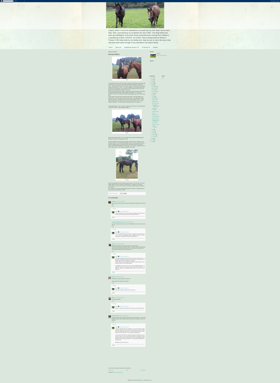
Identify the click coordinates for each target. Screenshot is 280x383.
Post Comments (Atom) (118, 372)
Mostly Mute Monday (154, 109)
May (153, 129)
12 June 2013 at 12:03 (124, 288)
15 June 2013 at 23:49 (124, 327)
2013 (152, 84)
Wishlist (155, 47)
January (154, 136)
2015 (152, 81)
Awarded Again (155, 98)
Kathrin (113, 244)
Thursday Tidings (155, 103)
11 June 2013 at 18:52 (129, 222)
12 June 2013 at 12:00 (124, 232)
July (153, 94)
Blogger (150, 380)
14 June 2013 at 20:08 (124, 315)
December (154, 86)
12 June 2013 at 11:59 (124, 211)
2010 (152, 141)
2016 (152, 79)
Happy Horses (155, 101)
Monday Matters (155, 114)
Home (111, 47)
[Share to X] (123, 193)
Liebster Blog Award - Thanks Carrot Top (155, 106)
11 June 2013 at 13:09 (120, 201)
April (153, 131)
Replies (114, 208)
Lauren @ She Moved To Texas (118, 222)
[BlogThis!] (122, 193)
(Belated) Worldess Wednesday (156, 121)
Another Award (155, 99)
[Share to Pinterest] (126, 193)
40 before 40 (146, 47)
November (154, 88)
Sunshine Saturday (156, 116)
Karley (113, 276)
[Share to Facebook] (124, 193)
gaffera (142, 380)
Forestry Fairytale (155, 124)
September (154, 91)
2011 (152, 140)
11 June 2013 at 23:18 (119, 276)
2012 (152, 138)
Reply (113, 206)
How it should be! (155, 111)
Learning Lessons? (154, 127)
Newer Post (111, 370)
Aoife (116, 211)
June (153, 96)
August (153, 93)
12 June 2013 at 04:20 (119, 297)
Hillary (113, 297)
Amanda (113, 201)
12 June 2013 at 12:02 (124, 256)
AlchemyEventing (115, 315)
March (153, 132)
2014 (152, 83)
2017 (152, 78)
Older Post (143, 370)
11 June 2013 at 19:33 (119, 244)
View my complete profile (162, 55)
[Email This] (120, 193)
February (154, 134)
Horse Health (154, 122)
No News (154, 113)
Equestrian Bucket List (131, 47)
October (154, 89)
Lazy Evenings (155, 118)
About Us (118, 47)
